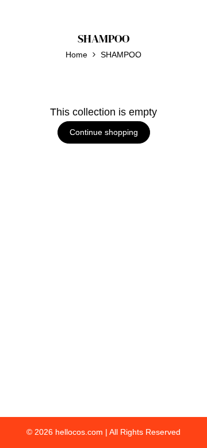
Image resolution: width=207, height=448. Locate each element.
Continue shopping (104, 132)
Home (76, 54)
